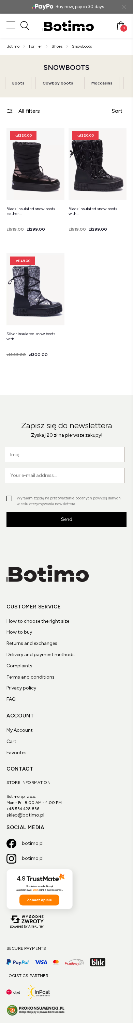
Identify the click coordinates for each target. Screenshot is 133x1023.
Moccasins (101, 83)
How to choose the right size (37, 621)
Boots (18, 83)
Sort (117, 111)
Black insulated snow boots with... (93, 211)
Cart (11, 741)
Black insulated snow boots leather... (30, 211)
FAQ (11, 699)
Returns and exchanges (31, 643)
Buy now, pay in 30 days (80, 6)
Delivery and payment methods (40, 654)
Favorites (16, 753)
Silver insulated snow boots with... (30, 336)
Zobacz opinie (39, 900)
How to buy (19, 632)
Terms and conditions (30, 677)
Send (66, 519)
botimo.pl (33, 843)
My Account (19, 730)
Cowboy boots (58, 83)
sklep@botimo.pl (25, 815)
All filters (29, 111)
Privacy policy (21, 688)
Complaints (19, 666)
